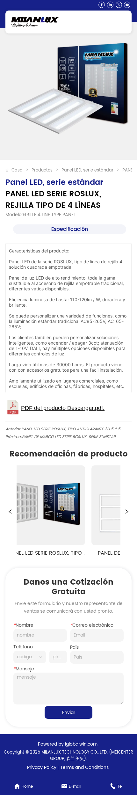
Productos (42, 170)
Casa (17, 170)
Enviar (68, 712)
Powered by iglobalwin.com (67, 744)
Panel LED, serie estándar (87, 170)
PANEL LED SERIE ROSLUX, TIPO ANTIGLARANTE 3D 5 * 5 (70, 429)
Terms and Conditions (84, 767)
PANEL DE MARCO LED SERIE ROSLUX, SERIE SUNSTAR (69, 437)
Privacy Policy (41, 767)
